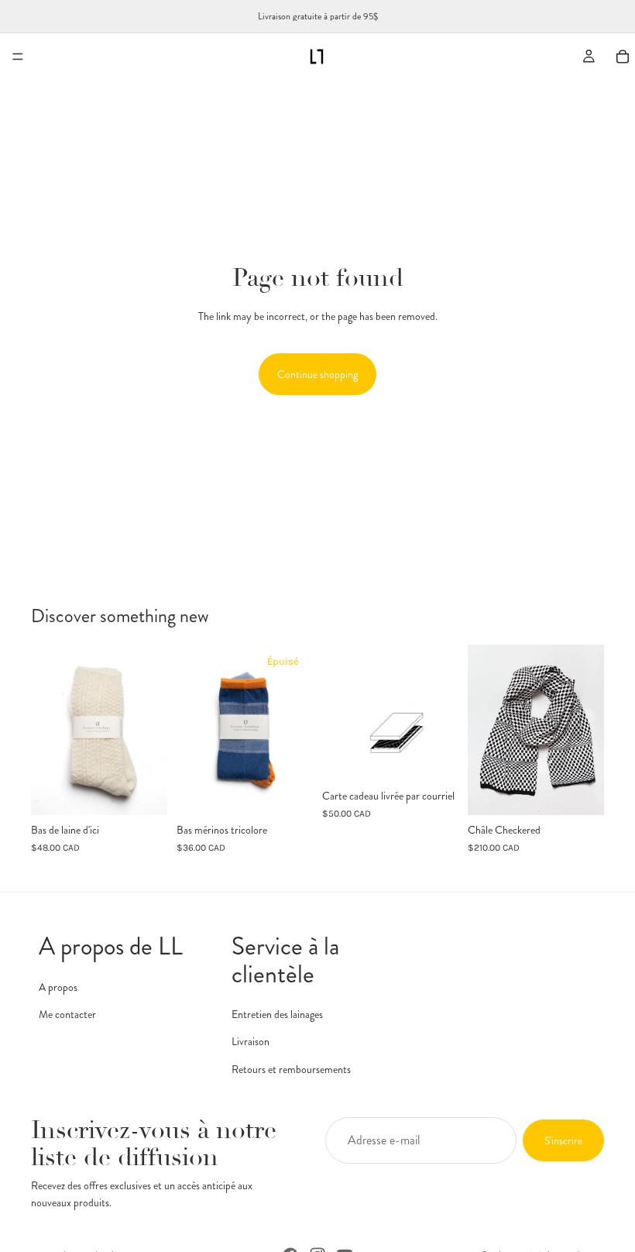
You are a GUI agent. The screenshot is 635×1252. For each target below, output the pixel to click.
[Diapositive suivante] (296, 730)
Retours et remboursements (291, 1068)
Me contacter (67, 1014)
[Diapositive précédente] (194, 730)
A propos (58, 986)
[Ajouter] (580, 791)
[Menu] (18, 56)
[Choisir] (143, 791)
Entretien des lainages (277, 1013)
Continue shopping (317, 374)
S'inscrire (563, 1140)
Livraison (250, 1041)
